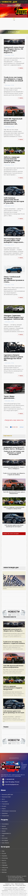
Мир (3, 851)
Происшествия (6, 797)
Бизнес (4, 826)
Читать (21, 68)
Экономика (5, 824)
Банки (3, 831)
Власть (4, 860)
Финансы (4, 828)
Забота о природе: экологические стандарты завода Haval (14, 507)
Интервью (5, 840)
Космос (4, 806)
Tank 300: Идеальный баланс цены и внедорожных (14, 492)
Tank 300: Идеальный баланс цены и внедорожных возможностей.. (13, 121)
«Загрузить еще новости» (14, 420)
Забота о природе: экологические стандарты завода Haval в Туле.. (12, 159)
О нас (12, 884)
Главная (7, 884)
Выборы (4, 872)
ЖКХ (3, 835)
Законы (4, 863)
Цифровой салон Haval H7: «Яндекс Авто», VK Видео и (13, 448)
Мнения (4, 870)
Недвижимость (6, 833)
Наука (4, 808)
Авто (3, 799)
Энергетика (5, 815)
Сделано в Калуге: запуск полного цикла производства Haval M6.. (13, 357)
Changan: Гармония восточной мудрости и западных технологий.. (14, 317)
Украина (4, 855)
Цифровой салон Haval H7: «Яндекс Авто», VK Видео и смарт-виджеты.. (14, 49)
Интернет (5, 801)
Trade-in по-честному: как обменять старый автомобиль (14, 452)
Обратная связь (19, 884)
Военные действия (7, 794)
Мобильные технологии (9, 811)
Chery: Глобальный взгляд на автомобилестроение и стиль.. (14, 279)
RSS (13, 885)
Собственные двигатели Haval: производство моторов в (14, 525)
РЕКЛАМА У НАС (7, 885)
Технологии (5, 804)
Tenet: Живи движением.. (9, 397)
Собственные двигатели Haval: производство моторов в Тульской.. (14, 200)
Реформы (4, 865)
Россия (4, 853)
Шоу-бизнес (5, 842)
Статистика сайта (20, 885)
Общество (5, 867)
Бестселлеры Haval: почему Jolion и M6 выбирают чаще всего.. (14, 240)
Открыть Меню (15, 32)
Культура (5, 838)
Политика (5, 858)
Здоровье (5, 813)
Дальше (21, 427)
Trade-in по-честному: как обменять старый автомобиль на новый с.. (13, 79)
